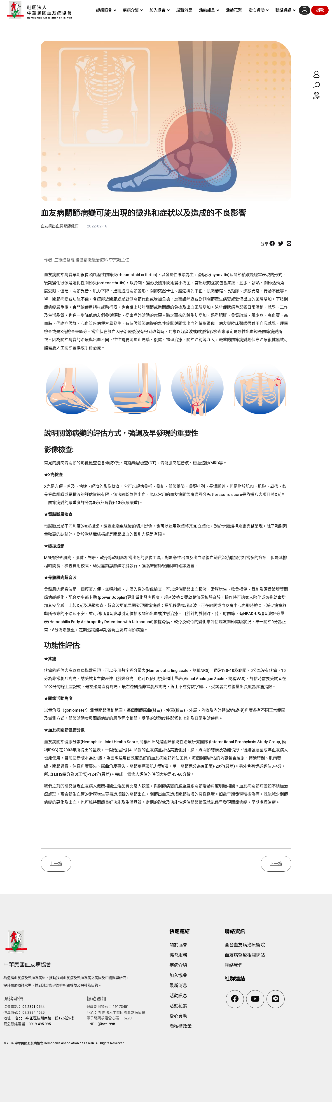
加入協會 (158, 10)
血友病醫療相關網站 (245, 955)
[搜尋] (316, 85)
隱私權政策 (180, 1026)
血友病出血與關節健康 (60, 226)
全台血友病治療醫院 (245, 945)
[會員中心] (305, 10)
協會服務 (178, 955)
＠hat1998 (106, 1024)
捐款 (320, 10)
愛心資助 (257, 10)
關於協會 (178, 945)
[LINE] (289, 243)
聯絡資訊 (283, 10)
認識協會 (104, 10)
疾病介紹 (131, 10)
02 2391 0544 (33, 1007)
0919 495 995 (40, 1024)
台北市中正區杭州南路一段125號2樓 (44, 1018)
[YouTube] (255, 999)
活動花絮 (234, 10)
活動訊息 (207, 10)
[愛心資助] (316, 96)
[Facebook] (272, 243)
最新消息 (184, 10)
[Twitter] (280, 243)
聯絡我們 (234, 965)
